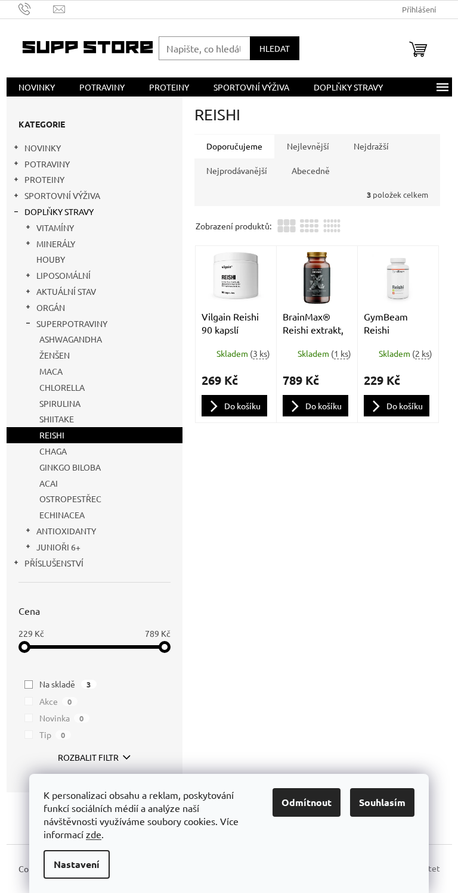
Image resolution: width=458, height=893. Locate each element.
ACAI (48, 483)
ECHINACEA (62, 514)
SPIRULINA (60, 403)
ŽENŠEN (54, 355)
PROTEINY (44, 179)
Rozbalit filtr (88, 757)
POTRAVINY (47, 163)
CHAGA (53, 451)
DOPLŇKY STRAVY (59, 211)
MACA (51, 371)
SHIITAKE (56, 418)
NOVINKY (42, 147)
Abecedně (311, 170)
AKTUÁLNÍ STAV (66, 291)
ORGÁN (50, 307)
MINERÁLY (55, 243)
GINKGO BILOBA (70, 467)
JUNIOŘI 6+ (58, 547)
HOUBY (50, 259)
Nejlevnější (308, 146)
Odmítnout (306, 802)
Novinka (61, 717)
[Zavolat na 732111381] (36, 8)
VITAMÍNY (55, 227)
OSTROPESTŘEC (70, 498)
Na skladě (65, 684)
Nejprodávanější (236, 170)
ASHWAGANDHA (70, 339)
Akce (55, 701)
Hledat (274, 48)
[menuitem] (37, 87)
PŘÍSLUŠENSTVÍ (53, 563)
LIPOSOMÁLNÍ (63, 275)
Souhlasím (382, 802)
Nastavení (77, 864)
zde (93, 834)
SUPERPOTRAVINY (71, 323)
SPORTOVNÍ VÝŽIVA (62, 195)
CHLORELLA (62, 387)
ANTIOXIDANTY (66, 530)
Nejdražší (371, 146)
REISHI (51, 435)
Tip (52, 734)
